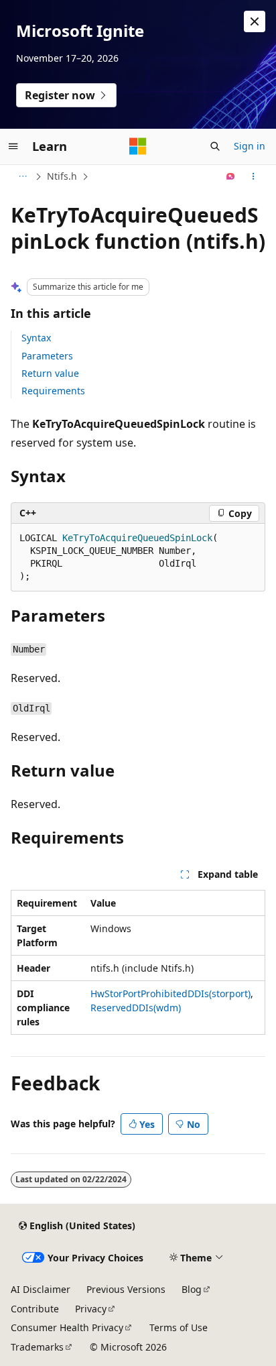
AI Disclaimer (40, 1289)
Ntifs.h (62, 176)
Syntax (36, 337)
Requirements (53, 390)
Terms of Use (178, 1327)
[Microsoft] (138, 146)
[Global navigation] (13, 146)
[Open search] (215, 146)
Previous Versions (125, 1289)
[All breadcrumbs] (22, 176)
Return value (50, 373)
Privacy (91, 1308)
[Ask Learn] (231, 176)
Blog (192, 1289)
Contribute (35, 1308)
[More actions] (253, 176)
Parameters (47, 355)
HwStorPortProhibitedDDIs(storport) (170, 993)
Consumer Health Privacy (67, 1327)
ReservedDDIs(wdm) (135, 1007)
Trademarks (37, 1347)
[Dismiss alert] (254, 21)
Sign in (249, 145)
